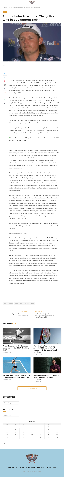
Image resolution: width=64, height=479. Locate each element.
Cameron (10, 303)
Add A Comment (32, 388)
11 (15, 432)
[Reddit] (5, 92)
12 (23, 432)
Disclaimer (40, 467)
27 (32, 437)
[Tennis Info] (32, 2)
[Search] (59, 3)
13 (32, 432)
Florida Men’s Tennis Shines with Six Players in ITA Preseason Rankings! (46, 377)
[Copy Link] (5, 103)
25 (15, 437)
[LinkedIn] (5, 77)
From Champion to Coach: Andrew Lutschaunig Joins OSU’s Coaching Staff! (16, 348)
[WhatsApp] (5, 100)
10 (7, 432)
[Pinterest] (5, 81)
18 (15, 434)
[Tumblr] (5, 88)
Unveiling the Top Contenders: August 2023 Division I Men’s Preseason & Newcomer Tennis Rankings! (46, 349)
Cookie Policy (30, 467)
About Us (11, 467)
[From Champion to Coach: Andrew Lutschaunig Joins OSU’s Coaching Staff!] (16, 336)
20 (32, 434)
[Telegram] (5, 96)
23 (57, 434)
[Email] (5, 85)
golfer (16, 303)
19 (23, 434)
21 (40, 434)
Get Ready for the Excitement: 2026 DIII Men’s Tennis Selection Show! (16, 376)
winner (32, 303)
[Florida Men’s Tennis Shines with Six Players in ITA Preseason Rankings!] (47, 365)
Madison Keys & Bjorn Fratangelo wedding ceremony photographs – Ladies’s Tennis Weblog (45, 315)
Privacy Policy (51, 467)
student (27, 303)
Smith (21, 303)
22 (48, 434)
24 (7, 437)
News (5, 12)
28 (40, 437)
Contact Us (20, 467)
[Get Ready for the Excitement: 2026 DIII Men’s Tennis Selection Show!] (16, 365)
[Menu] (5, 3)
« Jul (4, 443)
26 (23, 437)
